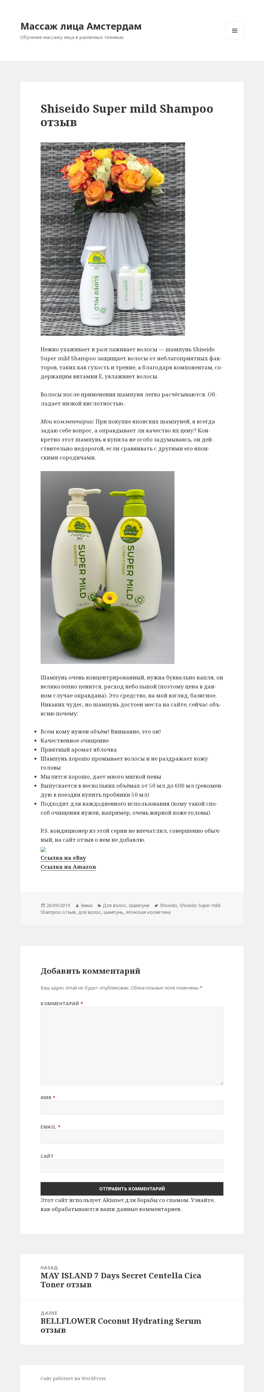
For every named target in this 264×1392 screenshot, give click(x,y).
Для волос (114, 905)
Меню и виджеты (235, 39)
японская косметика (148, 912)
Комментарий (62, 1003)
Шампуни (139, 905)
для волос (89, 912)
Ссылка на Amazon (68, 866)
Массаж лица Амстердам (81, 26)
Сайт (47, 1156)
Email (51, 1127)
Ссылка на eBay (63, 857)
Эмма (86, 905)
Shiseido (168, 905)
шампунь (113, 912)
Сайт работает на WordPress (73, 1378)
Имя (48, 1097)
